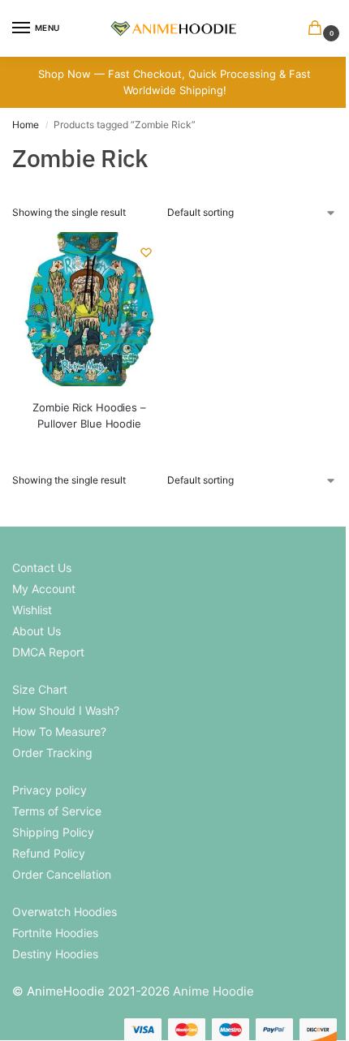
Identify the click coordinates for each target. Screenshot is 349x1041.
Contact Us (41, 567)
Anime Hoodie (213, 991)
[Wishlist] (146, 252)
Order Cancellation (61, 874)
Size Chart (39, 689)
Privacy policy (49, 790)
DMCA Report (48, 652)
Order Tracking (52, 752)
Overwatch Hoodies (64, 911)
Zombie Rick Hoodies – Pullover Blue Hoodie (89, 415)
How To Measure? (59, 731)
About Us (36, 631)
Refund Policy (48, 853)
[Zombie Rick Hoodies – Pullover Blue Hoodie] (89, 309)
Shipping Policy (53, 832)
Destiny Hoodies (55, 954)
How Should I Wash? (65, 710)
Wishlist (32, 610)
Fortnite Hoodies (55, 933)
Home (25, 124)
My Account (43, 589)
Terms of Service (56, 811)
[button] (318, 29)
